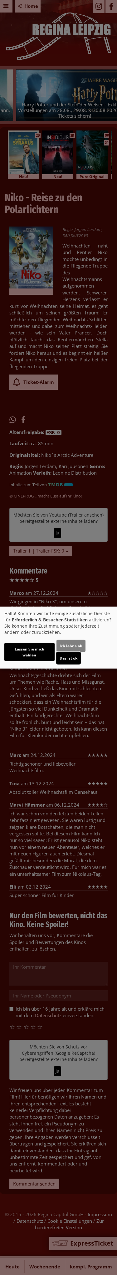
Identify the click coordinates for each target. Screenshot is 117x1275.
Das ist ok (68, 658)
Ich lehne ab (71, 646)
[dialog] (58, 637)
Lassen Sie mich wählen (29, 652)
